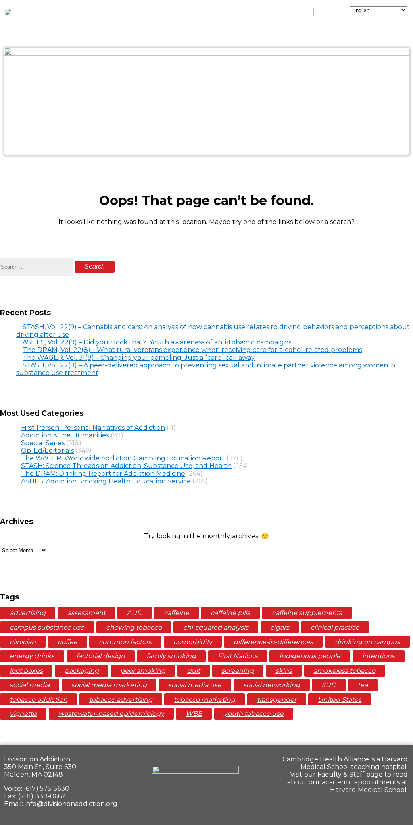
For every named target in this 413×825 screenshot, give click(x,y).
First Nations (238, 656)
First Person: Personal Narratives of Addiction (93, 427)
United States (339, 699)
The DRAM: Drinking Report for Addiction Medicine (103, 473)
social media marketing (109, 685)
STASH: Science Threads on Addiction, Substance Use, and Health (126, 466)
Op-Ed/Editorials (47, 450)
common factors (125, 642)
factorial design (100, 656)
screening (237, 670)
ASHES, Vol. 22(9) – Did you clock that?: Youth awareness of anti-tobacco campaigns (157, 342)
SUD (328, 685)
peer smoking (142, 670)
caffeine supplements (307, 613)
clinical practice (335, 627)
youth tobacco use (254, 713)
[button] (206, 169)
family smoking (171, 656)
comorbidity (192, 642)
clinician (23, 642)
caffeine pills (230, 613)
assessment (86, 613)
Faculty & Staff (341, 774)
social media (30, 685)
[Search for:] (37, 266)
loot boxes (26, 670)
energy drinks (32, 656)
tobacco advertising (120, 699)
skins (283, 670)
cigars (279, 627)
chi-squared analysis (215, 627)
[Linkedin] (370, 807)
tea (363, 685)
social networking (271, 685)
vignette (23, 713)
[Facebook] (342, 807)
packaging (82, 670)
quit (193, 670)
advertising (28, 613)
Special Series (43, 443)
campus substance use (47, 627)
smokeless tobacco (344, 670)
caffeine (176, 613)
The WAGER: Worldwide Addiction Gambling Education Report (123, 458)
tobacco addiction (38, 699)
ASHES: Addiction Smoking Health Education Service (106, 481)
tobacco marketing (204, 699)
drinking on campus (367, 642)
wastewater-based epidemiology (111, 713)
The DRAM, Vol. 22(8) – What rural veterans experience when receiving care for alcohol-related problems (192, 350)
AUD (134, 613)
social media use (194, 685)
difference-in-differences (273, 642)
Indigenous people (309, 656)
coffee (67, 642)
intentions (378, 656)
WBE (194, 713)
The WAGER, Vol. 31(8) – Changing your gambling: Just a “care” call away (139, 357)
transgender (276, 699)
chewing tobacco (134, 627)
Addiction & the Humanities (65, 435)
